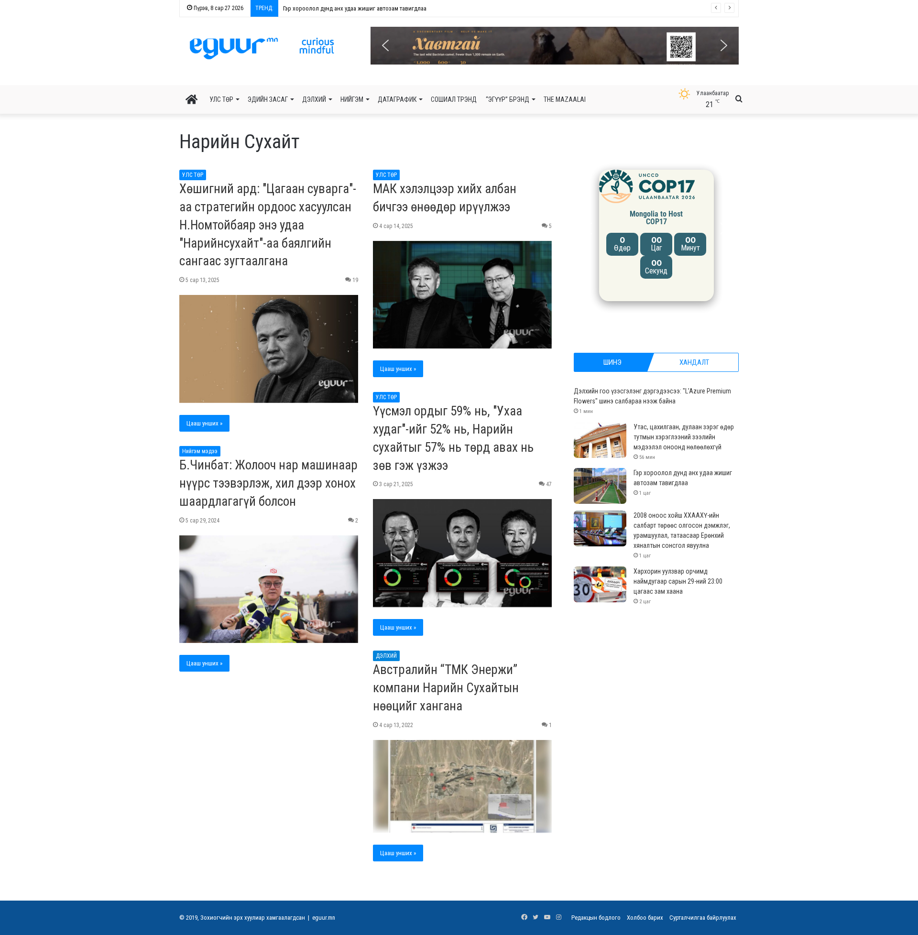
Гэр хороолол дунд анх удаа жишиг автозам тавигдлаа (349, 8)
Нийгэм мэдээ (200, 451)
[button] (555, 46)
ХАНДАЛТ (694, 362)
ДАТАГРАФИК (397, 99)
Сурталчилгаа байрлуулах (702, 917)
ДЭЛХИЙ (314, 99)
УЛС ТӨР (221, 99)
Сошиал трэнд (454, 99)
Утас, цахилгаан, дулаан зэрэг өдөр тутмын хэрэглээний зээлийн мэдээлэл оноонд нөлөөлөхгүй (684, 437)
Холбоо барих (645, 917)
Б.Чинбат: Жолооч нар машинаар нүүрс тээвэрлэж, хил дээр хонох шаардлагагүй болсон (268, 483)
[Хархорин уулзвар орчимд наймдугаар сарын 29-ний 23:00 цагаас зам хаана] (600, 584)
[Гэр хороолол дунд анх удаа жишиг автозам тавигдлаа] (600, 486)
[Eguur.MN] (261, 48)
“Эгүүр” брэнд (507, 99)
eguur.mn (323, 917)
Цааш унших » (204, 423)
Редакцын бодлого (596, 917)
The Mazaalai (565, 99)
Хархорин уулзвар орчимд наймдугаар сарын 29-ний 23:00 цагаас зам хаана (678, 581)
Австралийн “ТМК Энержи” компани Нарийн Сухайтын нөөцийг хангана (446, 688)
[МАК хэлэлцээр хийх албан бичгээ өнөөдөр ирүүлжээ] (462, 295)
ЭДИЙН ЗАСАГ (268, 99)
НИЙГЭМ (351, 99)
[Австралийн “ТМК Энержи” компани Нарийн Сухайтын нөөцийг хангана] (462, 786)
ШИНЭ (612, 362)
